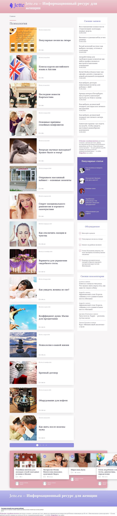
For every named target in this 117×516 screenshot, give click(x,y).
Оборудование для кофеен (92, 212)
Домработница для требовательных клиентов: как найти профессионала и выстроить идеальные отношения (91, 61)
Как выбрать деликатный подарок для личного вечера (91, 116)
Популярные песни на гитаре (92, 239)
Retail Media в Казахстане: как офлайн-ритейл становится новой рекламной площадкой (91, 74)
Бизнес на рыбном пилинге (92, 245)
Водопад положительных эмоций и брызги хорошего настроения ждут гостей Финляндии (91, 263)
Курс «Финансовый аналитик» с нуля (91, 325)
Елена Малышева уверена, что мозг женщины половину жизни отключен (93, 252)
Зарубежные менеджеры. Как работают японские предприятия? (92, 201)
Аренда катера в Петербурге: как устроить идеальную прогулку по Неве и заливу (91, 95)
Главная (12, 16)
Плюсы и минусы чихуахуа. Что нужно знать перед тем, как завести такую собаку (92, 285)
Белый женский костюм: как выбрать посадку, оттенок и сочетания (91, 48)
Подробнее (83, 153)
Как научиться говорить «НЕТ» (93, 169)
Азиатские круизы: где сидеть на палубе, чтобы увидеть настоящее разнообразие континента (91, 127)
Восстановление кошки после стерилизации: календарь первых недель (91, 29)
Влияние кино (90, 188)
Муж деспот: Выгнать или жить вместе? (93, 179)
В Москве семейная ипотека (88, 141)
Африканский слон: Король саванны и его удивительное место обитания (91, 296)
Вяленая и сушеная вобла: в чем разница (92, 38)
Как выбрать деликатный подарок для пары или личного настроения (92, 106)
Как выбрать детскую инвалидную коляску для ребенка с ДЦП (89, 85)
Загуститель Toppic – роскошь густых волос (92, 317)
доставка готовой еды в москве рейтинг (34, 509)
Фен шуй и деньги (88, 233)
